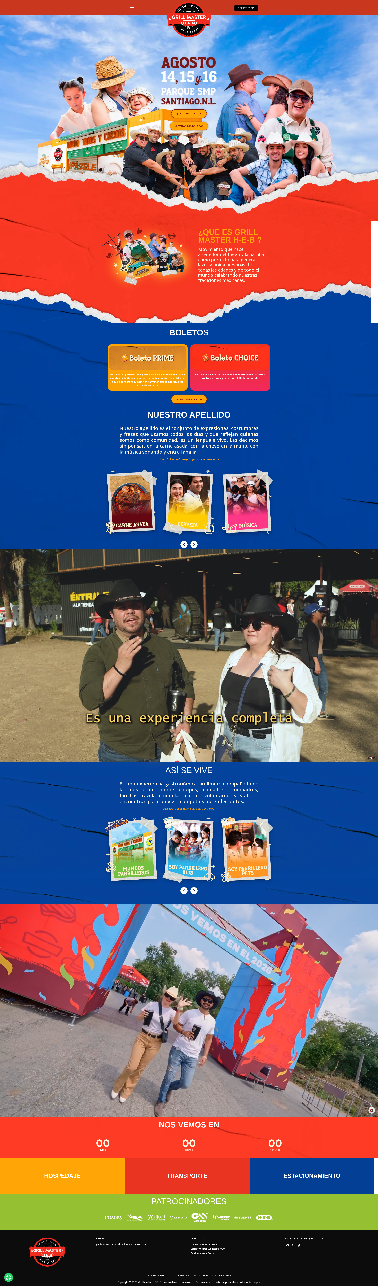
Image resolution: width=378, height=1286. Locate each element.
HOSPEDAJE (62, 1176)
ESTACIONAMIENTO (311, 1176)
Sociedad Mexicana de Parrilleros (212, 1275)
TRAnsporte (187, 1176)
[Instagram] (293, 1245)
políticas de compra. (250, 1282)
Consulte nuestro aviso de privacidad (216, 1282)
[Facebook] (287, 1245)
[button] (184, 544)
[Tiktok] (299, 1245)
